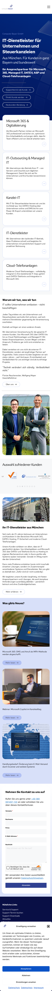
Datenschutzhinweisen (32, 878)
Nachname (9, 819)
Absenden (26, 885)
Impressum (39, 987)
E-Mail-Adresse (11, 836)
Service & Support (10, 909)
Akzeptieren (26, 969)
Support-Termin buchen (12, 912)
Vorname (9, 811)
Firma (7, 828)
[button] (48, 926)
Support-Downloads (11, 916)
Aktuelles (6, 919)
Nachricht (8, 844)
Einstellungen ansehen (26, 982)
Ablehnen (26, 975)
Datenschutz (14, 987)
